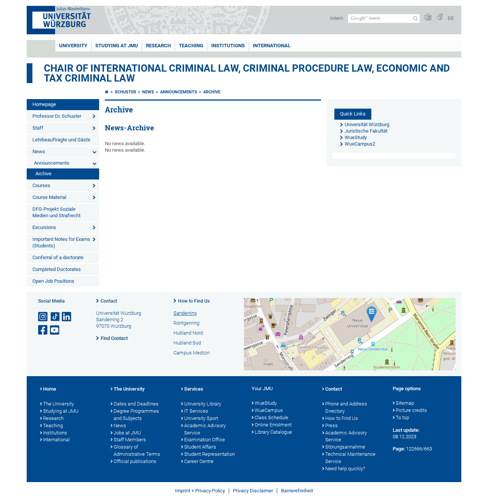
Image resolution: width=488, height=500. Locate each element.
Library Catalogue (273, 432)
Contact (109, 301)
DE (451, 18)
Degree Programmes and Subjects (136, 414)
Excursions (44, 227)
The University (58, 404)
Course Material (49, 197)
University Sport (201, 418)
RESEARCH (158, 45)
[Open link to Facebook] (43, 330)
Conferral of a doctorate (57, 257)
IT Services (196, 411)
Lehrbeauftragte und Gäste (61, 140)
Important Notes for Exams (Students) (61, 242)
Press (331, 425)
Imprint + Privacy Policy (200, 491)
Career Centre (199, 461)
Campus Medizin (191, 353)
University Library (202, 404)
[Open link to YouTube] (55, 330)
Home (49, 389)
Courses (41, 185)
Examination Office (204, 439)
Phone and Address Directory (346, 407)
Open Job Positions (53, 281)
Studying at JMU (61, 411)
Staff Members (130, 439)
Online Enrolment (273, 425)
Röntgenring (186, 323)
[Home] (107, 92)
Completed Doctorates (56, 269)
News (38, 151)
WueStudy (266, 403)
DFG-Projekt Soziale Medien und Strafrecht (56, 212)
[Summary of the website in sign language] (440, 17)
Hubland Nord (188, 333)
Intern (336, 18)
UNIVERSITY (73, 45)
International (272, 45)
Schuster (125, 92)
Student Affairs (200, 447)
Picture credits (411, 410)
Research (53, 418)
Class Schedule (271, 417)
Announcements (51, 163)
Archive (43, 173)
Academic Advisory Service (205, 429)
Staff (37, 128)
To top (402, 417)
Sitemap (405, 403)
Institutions (55, 433)
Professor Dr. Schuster (56, 116)
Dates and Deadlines (136, 404)
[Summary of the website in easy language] (428, 17)
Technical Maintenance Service (350, 457)
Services (193, 389)
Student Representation (209, 454)
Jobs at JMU (127, 433)
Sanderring (185, 313)
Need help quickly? (345, 468)
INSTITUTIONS (228, 45)
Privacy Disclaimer (253, 491)
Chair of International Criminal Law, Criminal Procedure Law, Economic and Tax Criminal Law (247, 73)
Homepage (44, 104)
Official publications (135, 461)
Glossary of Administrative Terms (137, 450)
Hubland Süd (187, 343)
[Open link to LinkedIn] (67, 317)
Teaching (191, 45)
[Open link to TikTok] (55, 317)
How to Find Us (194, 301)
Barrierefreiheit (297, 491)
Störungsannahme (345, 447)
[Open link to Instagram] (43, 317)
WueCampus (269, 410)
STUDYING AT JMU (116, 45)
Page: (399, 449)
